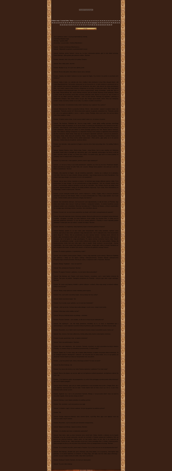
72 (77, 24)
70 (73, 24)
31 (56, 22)
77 (87, 24)
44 (80, 22)
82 (96, 24)
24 (112, 20)
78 (88, 24)
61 (117, 22)
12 (89, 20)
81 (94, 24)
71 (75, 24)
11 (87, 20)
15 (95, 20)
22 (108, 20)
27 (117, 20)
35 (63, 22)
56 (107, 22)
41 (75, 22)
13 (91, 20)
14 (93, 20)
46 (84, 22)
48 (88, 22)
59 (113, 22)
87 (106, 24)
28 (119, 20)
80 (92, 24)
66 (66, 24)
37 (67, 22)
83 (98, 24)
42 (77, 22)
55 (106, 22)
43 (78, 22)
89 (109, 24)
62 (119, 22)
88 (107, 24)
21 (106, 20)
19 (102, 20)
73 (79, 24)
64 (62, 24)
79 (90, 24)
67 (68, 24)
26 (115, 20)
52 (100, 22)
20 (104, 20)
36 (65, 22)
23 (110, 20)
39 (71, 22)
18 (100, 20)
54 (104, 22)
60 (115, 22)
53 (102, 22)
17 (98, 20)
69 (71, 24)
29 (52, 22)
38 (69, 22)
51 (98, 22)
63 (60, 24)
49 (90, 22)
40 (73, 22)
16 (96, 20)
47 (86, 22)
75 (83, 24)
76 (85, 24)
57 (109, 22)
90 (111, 24)
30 (54, 22)
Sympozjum (94, 22)
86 (104, 24)
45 (82, 22)
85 (102, 24)
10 (85, 20)
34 (61, 22)
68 (70, 24)
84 (100, 24)
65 (64, 24)
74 (81, 24)
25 (113, 20)
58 (111, 22)
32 (58, 22)
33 (60, 22)
